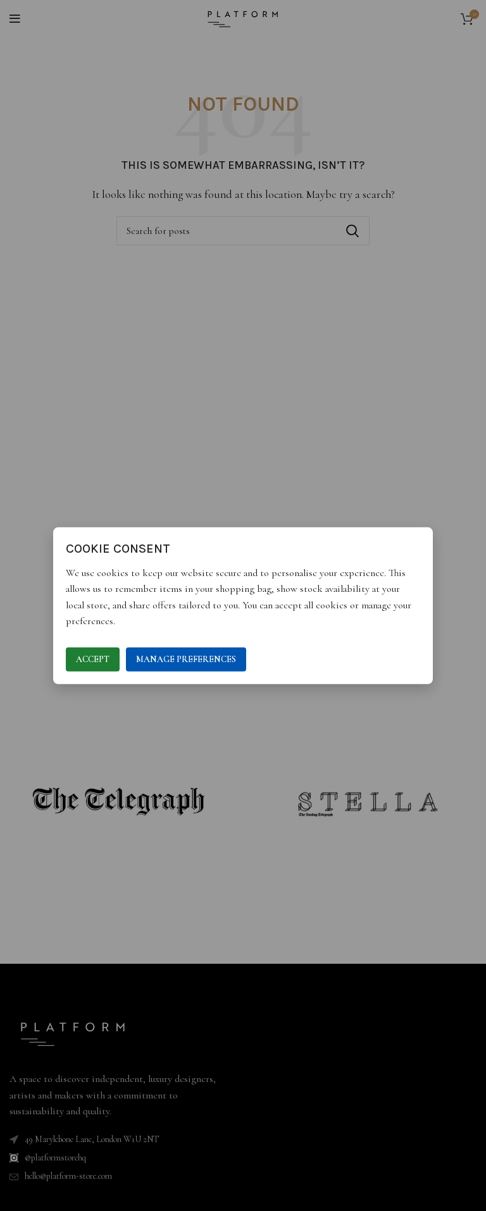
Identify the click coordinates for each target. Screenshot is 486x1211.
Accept (92, 659)
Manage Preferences (186, 659)
